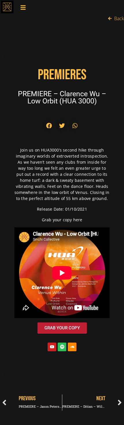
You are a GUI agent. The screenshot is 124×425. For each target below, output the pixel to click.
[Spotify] (62, 347)
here (77, 219)
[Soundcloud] (72, 347)
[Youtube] (52, 347)
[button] (49, 125)
